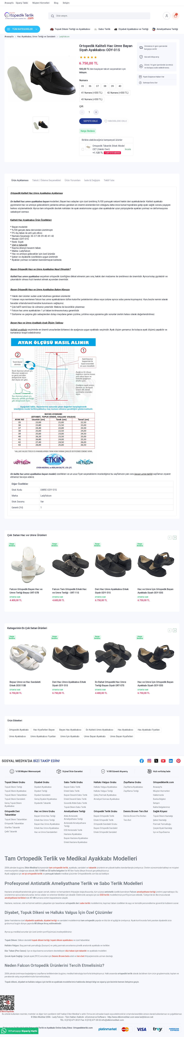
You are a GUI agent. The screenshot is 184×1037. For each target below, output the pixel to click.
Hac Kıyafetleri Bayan (44, 729)
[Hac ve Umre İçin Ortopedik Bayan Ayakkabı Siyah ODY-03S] (156, 564)
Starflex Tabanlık (12, 827)
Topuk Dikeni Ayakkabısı (15, 791)
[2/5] (82, 57)
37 (97, 86)
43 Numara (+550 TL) (91, 99)
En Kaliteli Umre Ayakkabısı (99, 729)
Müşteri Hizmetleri (161, 791)
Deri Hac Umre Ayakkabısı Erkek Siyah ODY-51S (112, 591)
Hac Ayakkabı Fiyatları (149, 729)
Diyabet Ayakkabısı (42, 787)
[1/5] (81, 57)
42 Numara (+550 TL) (117, 92)
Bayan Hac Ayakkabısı (70, 729)
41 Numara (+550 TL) (91, 92)
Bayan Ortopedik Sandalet (105, 828)
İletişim (156, 803)
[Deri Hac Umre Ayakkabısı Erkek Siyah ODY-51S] (113, 564)
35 (82, 86)
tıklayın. (83, 72)
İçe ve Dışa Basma (161, 832)
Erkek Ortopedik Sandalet (105, 832)
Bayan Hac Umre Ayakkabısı (47, 824)
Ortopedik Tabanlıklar (14, 823)
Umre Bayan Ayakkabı (95, 736)
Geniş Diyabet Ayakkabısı (45, 799)
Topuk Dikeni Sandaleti (15, 799)
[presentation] (169, 537)
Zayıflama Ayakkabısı (133, 787)
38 (105, 86)
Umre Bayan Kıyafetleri (121, 736)
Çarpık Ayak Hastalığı (162, 828)
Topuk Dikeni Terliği (13, 787)
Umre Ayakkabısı (17, 736)
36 (90, 86)
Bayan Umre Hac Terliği (44, 816)
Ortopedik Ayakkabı (19, 729)
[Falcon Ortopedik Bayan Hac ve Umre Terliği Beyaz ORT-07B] (28, 564)
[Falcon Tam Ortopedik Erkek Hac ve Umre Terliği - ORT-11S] (70, 564)
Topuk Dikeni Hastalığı (163, 816)
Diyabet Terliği (40, 791)
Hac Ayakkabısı (125, 729)
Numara (83, 80)
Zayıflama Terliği (131, 791)
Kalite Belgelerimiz (161, 807)
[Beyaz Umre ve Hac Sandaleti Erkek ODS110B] (28, 657)
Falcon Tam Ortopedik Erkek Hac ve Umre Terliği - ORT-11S (69, 591)
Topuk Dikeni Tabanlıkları (16, 795)
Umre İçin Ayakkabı (69, 736)
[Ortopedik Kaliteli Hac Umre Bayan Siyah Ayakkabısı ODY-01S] (41, 78)
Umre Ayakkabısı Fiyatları (43, 736)
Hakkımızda (158, 795)
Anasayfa (157, 787)
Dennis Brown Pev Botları (134, 816)
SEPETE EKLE (91, 121)
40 (120, 86)
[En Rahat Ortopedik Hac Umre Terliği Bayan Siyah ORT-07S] (113, 657)
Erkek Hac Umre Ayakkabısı (46, 828)
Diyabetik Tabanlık (42, 803)
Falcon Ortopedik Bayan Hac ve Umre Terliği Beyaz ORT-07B (26, 591)
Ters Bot (127, 820)
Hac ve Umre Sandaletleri (45, 832)
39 (112, 86)
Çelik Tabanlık (11, 831)
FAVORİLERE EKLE (117, 121)
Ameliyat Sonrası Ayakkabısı (106, 799)
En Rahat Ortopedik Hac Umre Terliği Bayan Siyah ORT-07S (110, 684)
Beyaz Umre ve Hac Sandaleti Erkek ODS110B (25, 684)
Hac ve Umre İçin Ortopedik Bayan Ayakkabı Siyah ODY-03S (155, 591)
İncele (128, 149)
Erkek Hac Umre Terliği (44, 820)
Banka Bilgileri (159, 799)
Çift (81, 106)
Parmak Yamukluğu (162, 824)
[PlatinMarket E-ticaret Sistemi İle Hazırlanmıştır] (108, 1029)
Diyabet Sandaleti (42, 795)
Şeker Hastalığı (159, 820)
